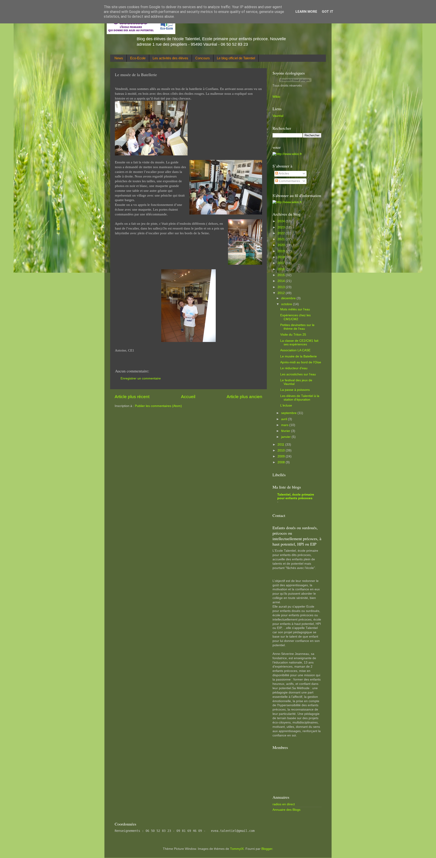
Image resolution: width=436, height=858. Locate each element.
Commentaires (289, 181)
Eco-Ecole (138, 58)
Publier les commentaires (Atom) (158, 406)
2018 (281, 257)
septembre (289, 413)
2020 (281, 245)
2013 (281, 287)
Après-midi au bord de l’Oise (300, 362)
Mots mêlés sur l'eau (295, 309)
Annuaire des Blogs (286, 809)
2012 (281, 293)
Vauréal (277, 115)
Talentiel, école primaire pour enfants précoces (295, 496)
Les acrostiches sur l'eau (298, 374)
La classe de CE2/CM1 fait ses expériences (299, 342)
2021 (281, 239)
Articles (283, 173)
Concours (202, 58)
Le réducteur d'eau (293, 368)
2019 (281, 251)
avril (284, 419)
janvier (286, 437)
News (118, 58)
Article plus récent (132, 396)
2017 (281, 263)
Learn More (306, 12)
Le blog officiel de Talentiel (236, 58)
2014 (281, 281)
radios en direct (283, 804)
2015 (281, 275)
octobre (287, 304)
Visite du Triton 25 (293, 334)
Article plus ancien (244, 396)
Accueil (188, 396)
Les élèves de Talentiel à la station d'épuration (299, 397)
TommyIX (237, 849)
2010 (281, 450)
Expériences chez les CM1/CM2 (295, 317)
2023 (281, 227)
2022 (281, 233)
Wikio (276, 96)
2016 (281, 269)
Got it (327, 12)
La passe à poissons (295, 390)
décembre (289, 298)
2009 (281, 456)
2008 (281, 462)
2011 (281, 444)
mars (285, 425)
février (286, 431)
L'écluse (286, 405)
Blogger (266, 849)
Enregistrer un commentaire (141, 378)
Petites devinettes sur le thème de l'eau (297, 326)
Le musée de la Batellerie (298, 356)
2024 (281, 221)
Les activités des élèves (170, 58)
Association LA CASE (295, 350)
